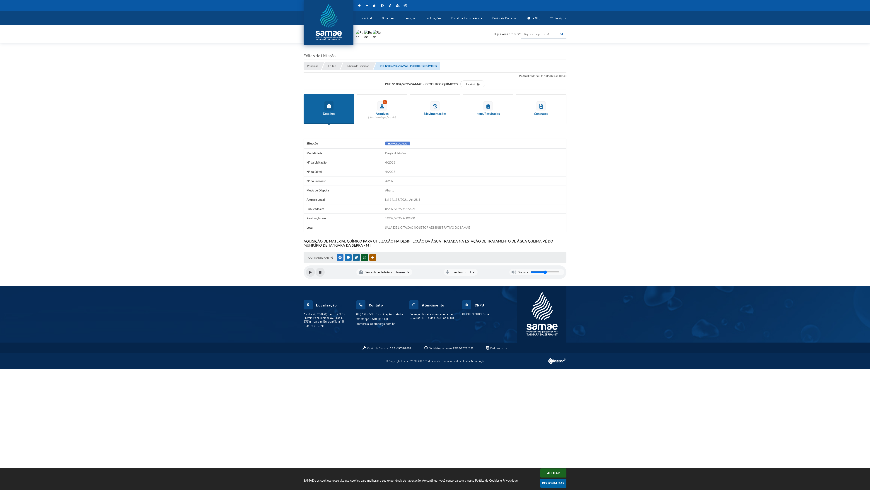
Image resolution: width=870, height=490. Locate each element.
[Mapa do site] (397, 5)
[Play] (310, 272)
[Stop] (320, 272)
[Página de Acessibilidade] (405, 5)
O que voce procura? (507, 34)
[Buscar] (561, 34)
